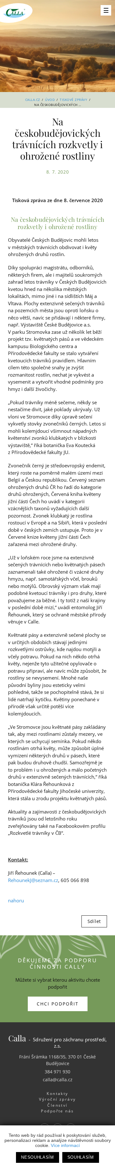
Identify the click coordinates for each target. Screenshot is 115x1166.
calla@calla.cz (58, 1080)
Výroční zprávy (57, 1099)
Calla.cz (32, 99)
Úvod (50, 99)
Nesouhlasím (37, 1157)
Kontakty (57, 1093)
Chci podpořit (58, 1004)
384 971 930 (57, 1072)
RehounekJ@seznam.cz (33, 880)
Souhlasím (80, 1157)
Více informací (65, 1145)
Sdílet (94, 921)
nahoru (16, 900)
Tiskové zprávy (73, 99)
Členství (57, 1105)
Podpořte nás (57, 1111)
